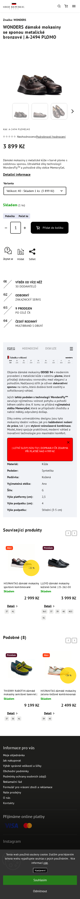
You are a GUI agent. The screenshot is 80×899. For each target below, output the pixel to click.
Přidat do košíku (53, 228)
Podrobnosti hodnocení (51, 137)
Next (75, 533)
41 (13, 611)
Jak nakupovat (12, 760)
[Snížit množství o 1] (6, 228)
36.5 (44, 611)
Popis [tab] (11, 348)
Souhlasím (40, 880)
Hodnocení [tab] (30, 348)
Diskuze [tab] (51, 348)
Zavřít (67, 266)
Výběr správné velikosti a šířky (22, 766)
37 (7, 611)
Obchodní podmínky (16, 771)
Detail (11, 606)
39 (57, 611)
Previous (69, 533)
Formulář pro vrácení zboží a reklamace (27, 787)
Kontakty (8, 803)
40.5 (70, 611)
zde (45, 863)
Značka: (14, 20)
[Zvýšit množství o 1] (25, 228)
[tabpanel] (21, 580)
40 (64, 611)
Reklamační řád (12, 782)
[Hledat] (59, 6)
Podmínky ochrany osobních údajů (24, 776)
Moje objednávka (14, 755)
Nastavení (40, 870)
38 (13, 718)
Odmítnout (40, 891)
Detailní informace (17, 174)
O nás (6, 798)
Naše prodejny (12, 792)
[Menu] (74, 6)
